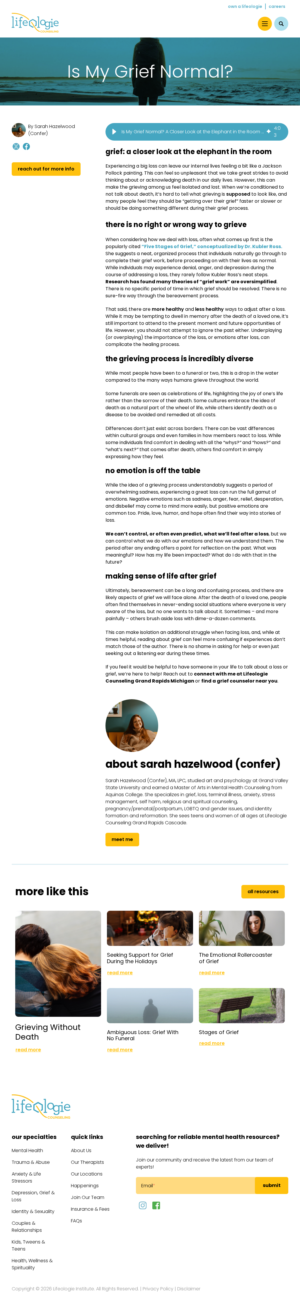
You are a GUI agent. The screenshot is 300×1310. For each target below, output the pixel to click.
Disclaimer (188, 1288)
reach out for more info (46, 169)
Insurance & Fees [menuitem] (90, 1209)
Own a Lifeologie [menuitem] (245, 6)
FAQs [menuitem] (76, 1220)
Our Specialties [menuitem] (34, 1137)
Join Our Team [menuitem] (87, 1197)
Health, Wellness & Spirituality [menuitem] (32, 1264)
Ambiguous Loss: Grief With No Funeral (142, 1035)
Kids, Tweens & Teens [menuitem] (28, 1245)
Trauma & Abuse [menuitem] (31, 1162)
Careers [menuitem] (277, 6)
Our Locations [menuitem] (87, 1174)
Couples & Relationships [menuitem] (27, 1227)
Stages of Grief (219, 1032)
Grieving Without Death (48, 1032)
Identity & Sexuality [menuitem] (33, 1211)
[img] (268, 131)
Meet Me (122, 839)
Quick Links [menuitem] (87, 1137)
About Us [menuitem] (81, 1150)
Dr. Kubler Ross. (263, 246)
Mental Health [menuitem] (27, 1150)
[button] (114, 132)
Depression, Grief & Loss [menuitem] (33, 1196)
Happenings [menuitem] (85, 1185)
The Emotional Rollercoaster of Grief (235, 958)
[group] (196, 132)
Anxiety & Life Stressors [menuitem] (26, 1177)
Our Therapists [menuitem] (87, 1162)
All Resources (263, 891)
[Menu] (265, 23)
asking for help (234, 646)
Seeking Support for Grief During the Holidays (140, 958)
